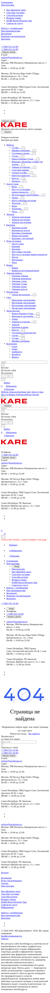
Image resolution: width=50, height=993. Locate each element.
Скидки (4, 883)
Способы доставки (15, 12)
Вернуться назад (18, 733)
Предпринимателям (10, 915)
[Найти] (11, 376)
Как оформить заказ (16, 10)
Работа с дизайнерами (12, 912)
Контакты (5, 918)
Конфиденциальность (11, 936)
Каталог (5, 872)
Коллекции (6, 878)
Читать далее (23, 968)
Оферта (4, 938)
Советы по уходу (14, 23)
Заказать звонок (8, 52)
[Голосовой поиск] (4, 376)
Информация (7, 907)
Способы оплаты (14, 15)
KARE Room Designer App (19, 20)
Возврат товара (13, 18)
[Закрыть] (3, 536)
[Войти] (2, 527)
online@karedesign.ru (11, 57)
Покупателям (7, 886)
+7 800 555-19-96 (9, 46)
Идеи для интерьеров (11, 880)
